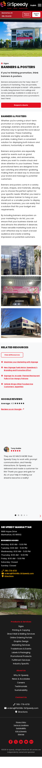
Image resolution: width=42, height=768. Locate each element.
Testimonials (21, 686)
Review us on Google (11, 409)
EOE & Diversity (21, 731)
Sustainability (21, 690)
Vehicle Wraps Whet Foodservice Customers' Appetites (18, 385)
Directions (9, 576)
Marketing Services (21, 645)
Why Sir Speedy (21, 675)
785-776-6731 (7, 16)
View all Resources (12, 355)
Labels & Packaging (21, 652)
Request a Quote (27, 14)
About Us (21, 670)
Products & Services (21, 622)
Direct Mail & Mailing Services (21, 633)
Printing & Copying (21, 630)
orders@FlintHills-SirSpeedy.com (19, 573)
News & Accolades (21, 678)
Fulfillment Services (21, 660)
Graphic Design (21, 641)
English (33, 5)
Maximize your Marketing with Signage (21, 362)
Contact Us (21, 697)
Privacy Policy (21, 722)
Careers (21, 682)
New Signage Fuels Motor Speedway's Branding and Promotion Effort (20, 369)
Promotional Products (21, 656)
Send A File (36, 14)
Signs (6, 63)
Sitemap (21, 734)
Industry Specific (21, 663)
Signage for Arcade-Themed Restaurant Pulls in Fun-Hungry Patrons (22, 377)
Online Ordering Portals (21, 637)
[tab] (15, 515)
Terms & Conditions (21, 725)
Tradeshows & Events (21, 648)
